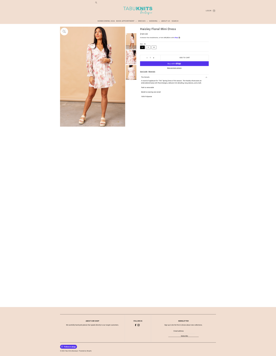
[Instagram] (138, 325)
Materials (151, 71)
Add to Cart (185, 57)
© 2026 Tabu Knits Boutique (69, 351)
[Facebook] (135, 325)
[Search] (96, 2)
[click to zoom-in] (63, 30)
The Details (145, 77)
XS (142, 47)
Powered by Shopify (85, 351)
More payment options (174, 68)
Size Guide (143, 71)
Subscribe (184, 336)
